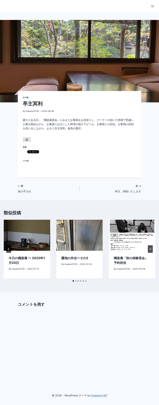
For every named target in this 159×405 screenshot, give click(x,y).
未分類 (26, 97)
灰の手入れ (24, 189)
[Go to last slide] (8, 249)
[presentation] (27, 235)
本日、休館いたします (128, 189)
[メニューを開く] (152, 6)
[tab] (73, 281)
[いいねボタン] (27, 139)
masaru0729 (32, 111)
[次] (150, 249)
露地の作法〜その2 (74, 258)
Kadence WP (99, 395)
